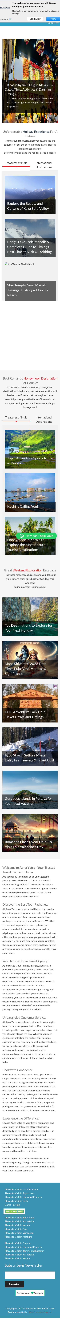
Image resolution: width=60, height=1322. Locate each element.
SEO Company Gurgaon (40, 1312)
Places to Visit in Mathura (18, 1236)
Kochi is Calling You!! (23, 506)
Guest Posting (12, 1204)
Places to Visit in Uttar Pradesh (21, 1189)
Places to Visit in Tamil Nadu (19, 1217)
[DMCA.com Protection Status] (14, 1211)
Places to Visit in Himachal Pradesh (23, 1197)
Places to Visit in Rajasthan (19, 1193)
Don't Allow (34, 18)
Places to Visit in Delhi (16, 1201)
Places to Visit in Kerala (17, 1225)
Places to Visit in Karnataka (19, 1221)
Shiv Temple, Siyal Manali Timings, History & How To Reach (27, 290)
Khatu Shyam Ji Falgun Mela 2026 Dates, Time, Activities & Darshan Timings (29, 89)
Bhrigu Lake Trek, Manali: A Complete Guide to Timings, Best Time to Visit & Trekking (29, 247)
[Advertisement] (30, 337)
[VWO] (12, 19)
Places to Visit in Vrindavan (19, 1232)
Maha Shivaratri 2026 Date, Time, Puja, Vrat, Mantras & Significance (26, 668)
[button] (51, 23)
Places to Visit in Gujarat (18, 1243)
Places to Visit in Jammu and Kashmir (24, 1250)
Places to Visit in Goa (16, 1229)
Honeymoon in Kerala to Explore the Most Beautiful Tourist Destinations (27, 544)
